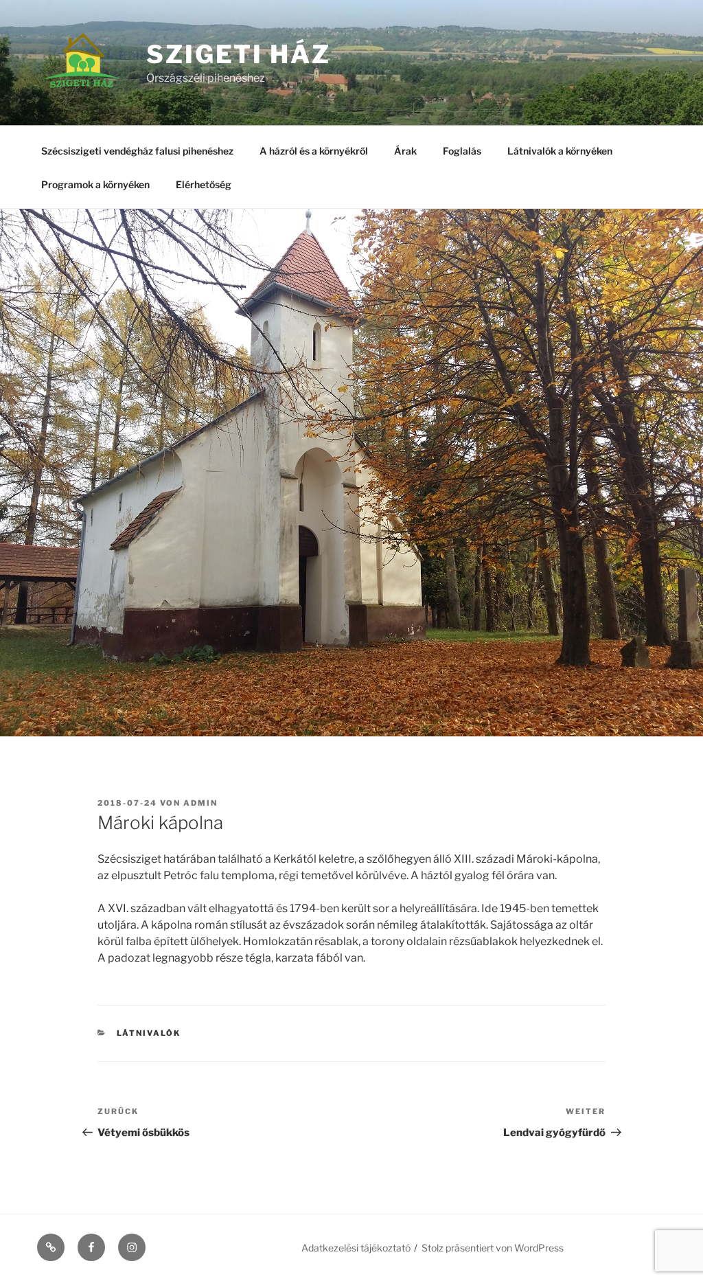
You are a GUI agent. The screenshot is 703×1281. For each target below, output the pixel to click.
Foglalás (462, 151)
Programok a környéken (95, 184)
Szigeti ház (238, 54)
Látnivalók (149, 1033)
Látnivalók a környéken (559, 151)
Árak (405, 151)
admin (200, 803)
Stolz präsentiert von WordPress (493, 1248)
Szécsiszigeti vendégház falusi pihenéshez (137, 151)
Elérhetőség (203, 184)
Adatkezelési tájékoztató (356, 1248)
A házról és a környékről (314, 151)
